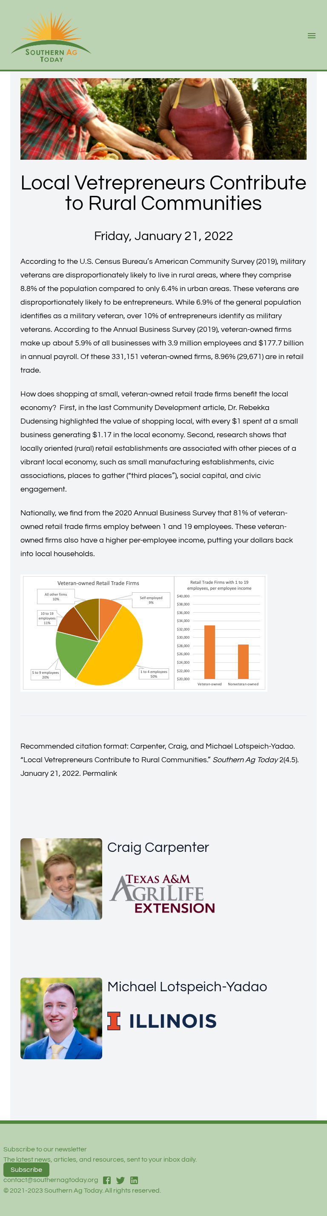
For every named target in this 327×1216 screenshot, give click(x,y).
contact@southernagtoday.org (50, 1179)
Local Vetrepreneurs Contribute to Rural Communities (115, 760)
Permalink (100, 773)
